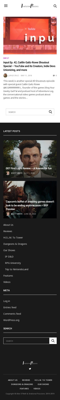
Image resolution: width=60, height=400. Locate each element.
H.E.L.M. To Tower (13, 237)
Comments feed (12, 313)
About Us (8, 224)
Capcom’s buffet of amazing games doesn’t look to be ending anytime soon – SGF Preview (30, 205)
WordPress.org (11, 320)
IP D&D (9, 256)
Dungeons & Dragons (15, 243)
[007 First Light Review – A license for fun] (30, 159)
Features (8, 275)
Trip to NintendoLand (16, 269)
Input (6, 58)
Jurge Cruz (13, 75)
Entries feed (9, 307)
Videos (6, 282)
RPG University (13, 262)
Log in (6, 301)
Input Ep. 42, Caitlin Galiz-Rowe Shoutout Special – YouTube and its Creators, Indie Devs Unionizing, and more (29, 66)
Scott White (16, 173)
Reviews (7, 231)
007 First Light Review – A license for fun (29, 168)
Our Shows (9, 250)
